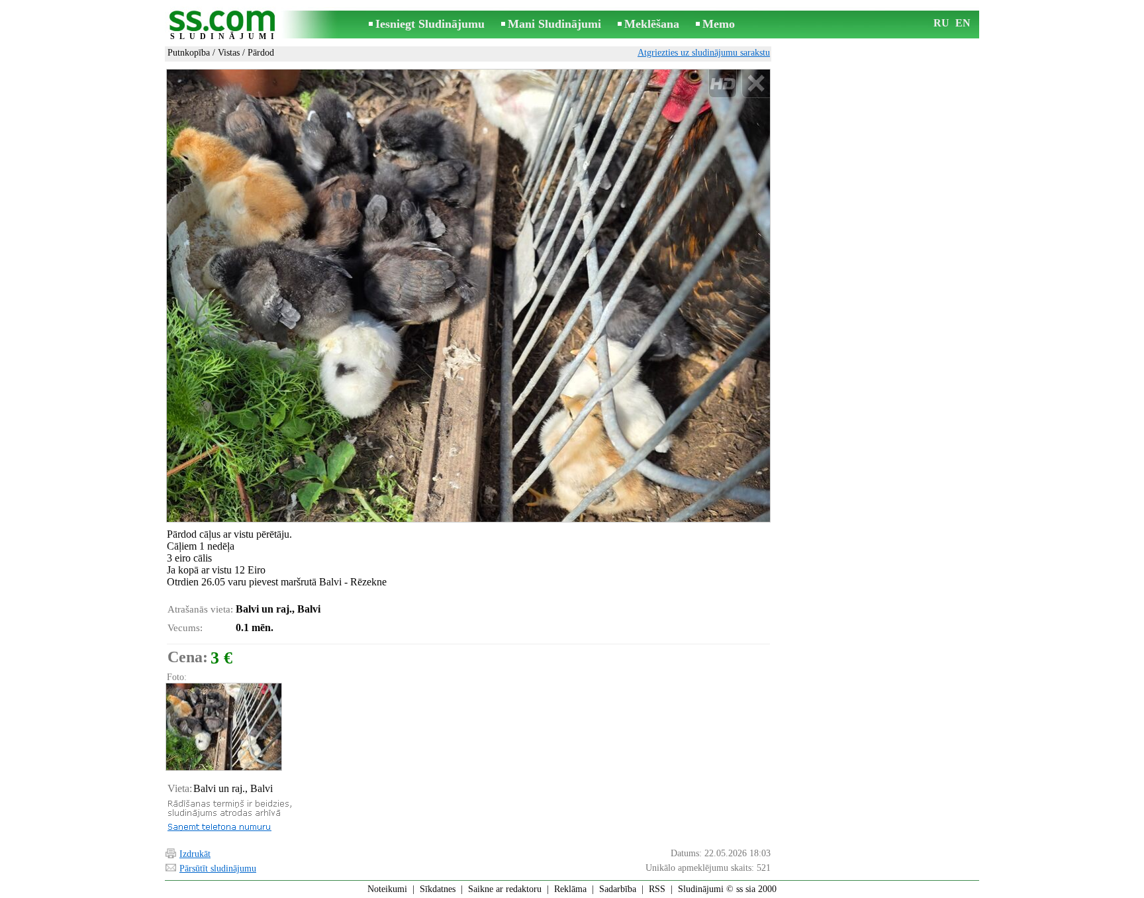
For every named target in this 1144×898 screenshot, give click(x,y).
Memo (718, 23)
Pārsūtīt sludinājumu (217, 868)
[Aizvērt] (755, 84)
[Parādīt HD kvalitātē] (468, 295)
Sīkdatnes (437, 889)
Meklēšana (651, 23)
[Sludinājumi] (224, 25)
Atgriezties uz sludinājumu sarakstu (704, 53)
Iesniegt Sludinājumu (430, 23)
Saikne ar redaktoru (505, 889)
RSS (657, 889)
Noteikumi (387, 889)
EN (963, 22)
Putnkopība (188, 53)
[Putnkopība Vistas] (223, 727)
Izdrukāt (195, 854)
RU (941, 22)
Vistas (229, 53)
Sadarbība (617, 889)
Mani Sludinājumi (554, 23)
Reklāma (570, 889)
